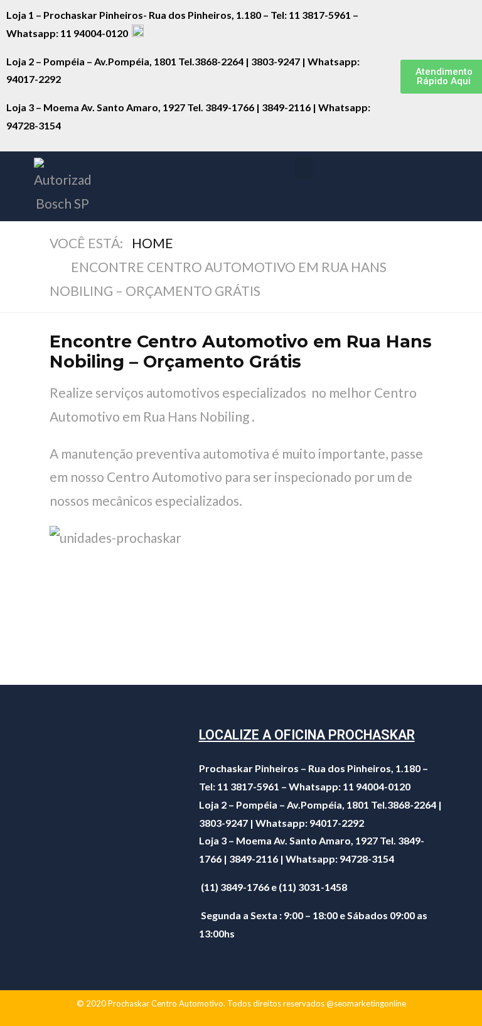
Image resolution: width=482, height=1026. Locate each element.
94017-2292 (33, 79)
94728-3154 (34, 125)
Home (152, 243)
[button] (304, 168)
